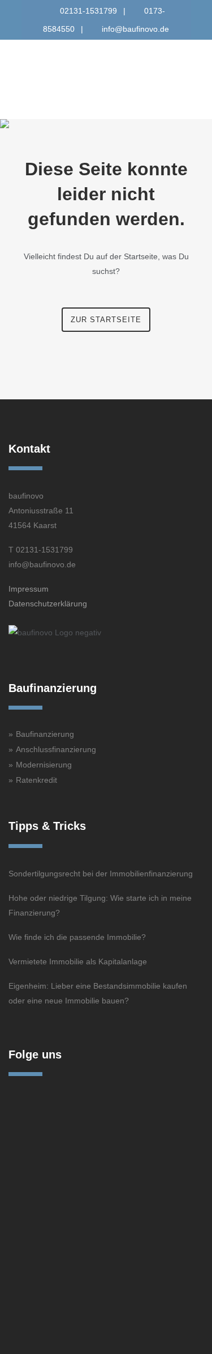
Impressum (28, 588)
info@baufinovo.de (135, 28)
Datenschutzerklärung (47, 603)
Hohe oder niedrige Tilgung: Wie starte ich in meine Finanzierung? (100, 905)
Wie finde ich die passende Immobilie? (77, 937)
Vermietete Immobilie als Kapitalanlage (77, 961)
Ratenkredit (36, 779)
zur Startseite (106, 319)
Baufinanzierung (45, 734)
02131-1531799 (88, 10)
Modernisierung (44, 764)
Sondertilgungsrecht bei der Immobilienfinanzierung (100, 873)
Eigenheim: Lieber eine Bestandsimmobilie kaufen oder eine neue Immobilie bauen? (97, 993)
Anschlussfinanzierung (56, 749)
